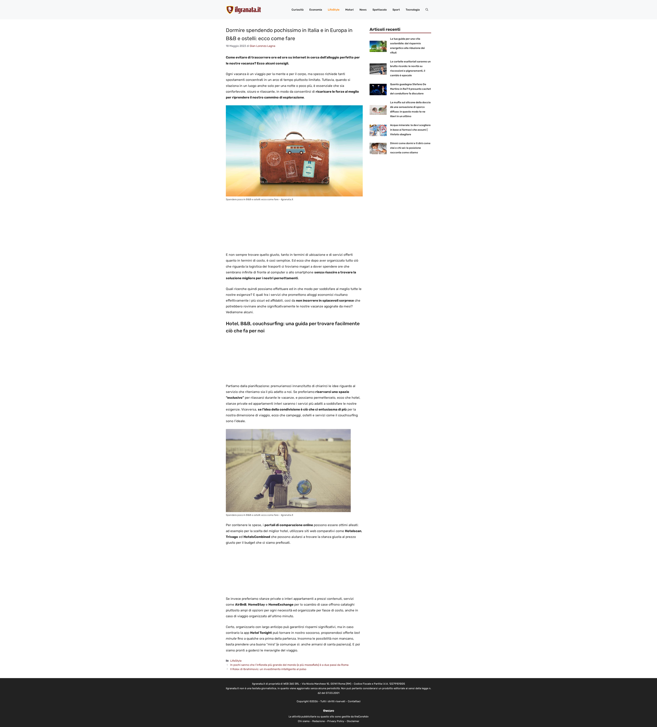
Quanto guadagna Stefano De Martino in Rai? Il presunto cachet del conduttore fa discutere (410, 89)
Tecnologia (413, 9)
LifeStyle (333, 9)
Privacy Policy (335, 721)
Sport (396, 9)
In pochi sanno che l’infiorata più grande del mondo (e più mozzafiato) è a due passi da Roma (289, 664)
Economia (315, 9)
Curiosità (298, 9)
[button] (427, 10)
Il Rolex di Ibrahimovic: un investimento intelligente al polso (268, 669)
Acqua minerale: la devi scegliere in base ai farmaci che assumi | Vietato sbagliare (410, 130)
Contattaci (354, 701)
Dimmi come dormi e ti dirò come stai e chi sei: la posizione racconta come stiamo (410, 148)
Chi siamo (304, 721)
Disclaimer (353, 721)
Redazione (318, 721)
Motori (349, 9)
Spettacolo (379, 9)
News (363, 9)
